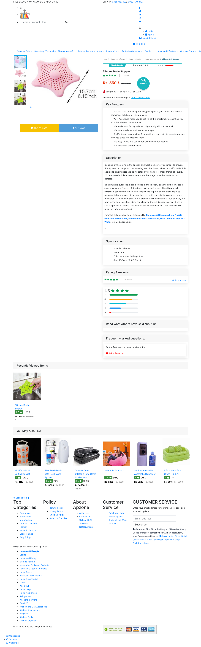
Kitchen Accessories (30, 610)
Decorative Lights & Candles (33, 568)
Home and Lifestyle (118, 59)
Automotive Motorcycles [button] (90, 51)
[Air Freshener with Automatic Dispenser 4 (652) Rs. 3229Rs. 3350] (146, 465)
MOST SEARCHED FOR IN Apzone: (30, 546)
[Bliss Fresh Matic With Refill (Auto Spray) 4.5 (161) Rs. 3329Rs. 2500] (57, 465)
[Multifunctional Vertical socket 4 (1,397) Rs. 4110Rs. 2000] (27, 465)
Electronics (25, 513)
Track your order (117, 513)
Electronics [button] (112, 51)
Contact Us (84, 516)
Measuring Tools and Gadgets (34, 565)
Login (150, 31)
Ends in (137, 65)
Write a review (179, 280)
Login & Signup (148, 38)
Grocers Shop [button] (187, 51)
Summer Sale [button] (23, 51)
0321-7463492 (119, 1)
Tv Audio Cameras (28, 523)
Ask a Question (116, 353)
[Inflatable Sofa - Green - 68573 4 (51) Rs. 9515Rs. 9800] (176, 465)
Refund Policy (56, 508)
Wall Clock (24, 586)
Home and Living (135, 59)
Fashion (23, 527)
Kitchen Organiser (28, 620)
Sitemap (113, 523)
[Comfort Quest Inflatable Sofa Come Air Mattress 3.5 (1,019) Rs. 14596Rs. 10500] (86, 465)
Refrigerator (25, 596)
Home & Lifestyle (28, 530)
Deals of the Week (118, 520)
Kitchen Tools (26, 617)
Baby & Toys (25, 537)
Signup (150, 34)
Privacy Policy (56, 511)
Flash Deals (117, 65)
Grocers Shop (26, 534)
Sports (23, 554)
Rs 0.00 (139, 44)
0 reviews (126, 75)
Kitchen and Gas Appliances (33, 606)
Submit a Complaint (58, 518)
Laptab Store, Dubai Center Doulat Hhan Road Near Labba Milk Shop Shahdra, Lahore (160, 539)
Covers (23, 582)
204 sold (162, 65)
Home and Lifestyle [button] (166, 51)
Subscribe (141, 524)
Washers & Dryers (28, 600)
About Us (84, 513)
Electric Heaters (27, 561)
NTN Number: (86, 527)
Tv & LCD (24, 603)
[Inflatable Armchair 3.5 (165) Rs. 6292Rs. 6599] (116, 465)
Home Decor (26, 572)
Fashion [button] (148, 51)
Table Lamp (25, 589)
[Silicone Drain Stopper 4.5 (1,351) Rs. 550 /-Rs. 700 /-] (27, 400)
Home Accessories (152, 59)
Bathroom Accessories (31, 575)
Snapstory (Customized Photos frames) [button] (54, 51)
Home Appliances (28, 593)
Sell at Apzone (116, 516)
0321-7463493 (136, 1)
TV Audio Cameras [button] (131, 51)
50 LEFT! (143, 84)
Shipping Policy (56, 514)
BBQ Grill (24, 613)
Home (105, 59)
